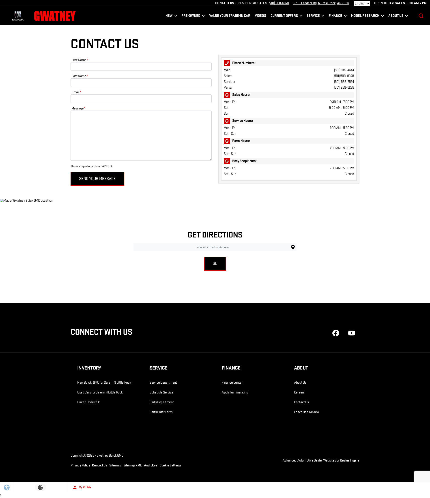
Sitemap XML (132, 465)
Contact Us (301, 402)
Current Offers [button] (284, 17)
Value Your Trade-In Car (229, 16)
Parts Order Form (161, 412)
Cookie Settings (170, 465)
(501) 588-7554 (344, 82)
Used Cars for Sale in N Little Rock (100, 392)
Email (76, 92)
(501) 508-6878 (343, 76)
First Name (79, 60)
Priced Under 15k (88, 402)
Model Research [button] (365, 17)
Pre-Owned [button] (190, 17)
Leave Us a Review (306, 412)
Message (78, 108)
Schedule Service (162, 392)
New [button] (170, 17)
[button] (421, 16)
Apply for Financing (235, 392)
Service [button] (313, 17)
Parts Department (162, 402)
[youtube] (352, 333)
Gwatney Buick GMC (110, 455)
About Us (300, 382)
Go (215, 263)
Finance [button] (335, 17)
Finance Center (232, 382)
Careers (299, 392)
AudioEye (150, 465)
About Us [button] (395, 17)
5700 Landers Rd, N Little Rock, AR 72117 (321, 3)
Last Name (79, 76)
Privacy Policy (80, 465)
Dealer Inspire (349, 460)
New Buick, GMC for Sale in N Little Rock (104, 382)
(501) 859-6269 (344, 87)
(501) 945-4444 (344, 70)
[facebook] (336, 333)
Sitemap (115, 465)
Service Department (163, 382)
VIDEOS (260, 16)
